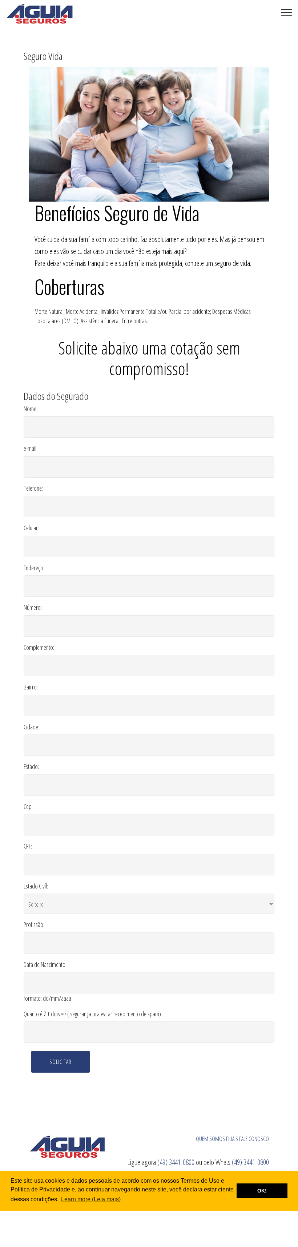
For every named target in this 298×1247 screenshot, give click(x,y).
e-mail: (30, 448)
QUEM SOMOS (210, 1139)
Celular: (31, 527)
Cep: (28, 806)
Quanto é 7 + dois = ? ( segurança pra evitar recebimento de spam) (92, 1013)
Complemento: (39, 647)
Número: (33, 607)
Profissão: (34, 924)
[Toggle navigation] (286, 12)
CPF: (28, 846)
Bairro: (31, 687)
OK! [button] (262, 1191)
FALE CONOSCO (254, 1139)
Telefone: (33, 488)
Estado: (31, 766)
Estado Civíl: (36, 886)
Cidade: (31, 726)
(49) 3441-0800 (176, 1162)
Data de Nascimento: (45, 964)
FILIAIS (232, 1139)
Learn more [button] (75, 1199)
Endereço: (34, 567)
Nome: (30, 408)
